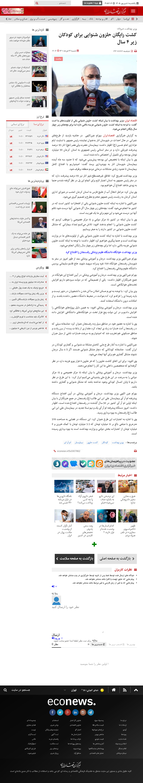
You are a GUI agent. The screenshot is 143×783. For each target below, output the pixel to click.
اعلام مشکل (122, 748)
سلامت (58, 59)
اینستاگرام (32, 734)
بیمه (84, 19)
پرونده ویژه (77, 748)
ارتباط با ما (122, 725)
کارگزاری (76, 19)
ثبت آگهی (54, 734)
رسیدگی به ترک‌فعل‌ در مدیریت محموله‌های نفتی (26, 305)
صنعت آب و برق (37, 19)
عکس (34, 739)
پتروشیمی (52, 19)
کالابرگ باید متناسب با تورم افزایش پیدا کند (26, 317)
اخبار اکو (78, 729)
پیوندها (123, 734)
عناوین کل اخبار (75, 720)
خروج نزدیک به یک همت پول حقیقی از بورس (26, 288)
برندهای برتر (54, 748)
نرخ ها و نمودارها (98, 729)
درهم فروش (39, 170)
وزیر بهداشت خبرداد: (127, 29)
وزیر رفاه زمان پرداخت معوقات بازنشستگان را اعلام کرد (26, 293)
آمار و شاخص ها (98, 743)
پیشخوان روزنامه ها (74, 743)
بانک (91, 19)
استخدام (55, 720)
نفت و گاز (64, 19)
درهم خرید (40, 149)
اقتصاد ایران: (130, 121)
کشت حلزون (92, 443)
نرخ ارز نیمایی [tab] (17, 124)
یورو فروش (40, 163)
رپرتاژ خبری (54, 753)
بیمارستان (79, 443)
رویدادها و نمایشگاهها (96, 748)
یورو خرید (40, 143)
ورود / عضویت (92, 3)
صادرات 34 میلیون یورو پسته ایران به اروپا (26, 282)
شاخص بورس (99, 734)
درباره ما (123, 720)
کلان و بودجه (102, 19)
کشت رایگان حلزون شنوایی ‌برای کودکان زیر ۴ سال (98, 39)
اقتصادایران (109, 135)
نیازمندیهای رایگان (51, 729)
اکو (112, 19)
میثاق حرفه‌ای (121, 753)
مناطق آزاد (77, 753)
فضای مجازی (31, 725)
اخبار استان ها (76, 734)
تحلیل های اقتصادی (97, 753)
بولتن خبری (54, 725)
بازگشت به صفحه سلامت (76, 559)
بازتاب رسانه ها (76, 739)
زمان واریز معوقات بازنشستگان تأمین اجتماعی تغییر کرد (26, 299)
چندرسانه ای (31, 720)
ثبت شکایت (54, 743)
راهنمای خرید (53, 739)
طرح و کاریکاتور (30, 748)
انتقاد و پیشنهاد (120, 743)
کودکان (105, 443)
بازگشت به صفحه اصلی (115, 559)
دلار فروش (40, 156)
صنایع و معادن (20, 19)
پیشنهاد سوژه (99, 720)
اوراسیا (126, 19)
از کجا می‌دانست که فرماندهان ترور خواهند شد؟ (26, 322)
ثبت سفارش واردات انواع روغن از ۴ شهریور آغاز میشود (26, 276)
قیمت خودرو (99, 739)
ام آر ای (67, 443)
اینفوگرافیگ (32, 743)
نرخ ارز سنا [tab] (39, 124)
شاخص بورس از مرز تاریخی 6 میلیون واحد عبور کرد (26, 328)
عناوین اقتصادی (75, 725)
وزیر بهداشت (117, 443)
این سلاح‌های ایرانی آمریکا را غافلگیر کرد (27, 311)
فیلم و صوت (32, 753)
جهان (118, 19)
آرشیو (124, 729)
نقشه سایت (122, 739)
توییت (33, 729)
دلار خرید (40, 136)
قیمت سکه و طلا (98, 725)
